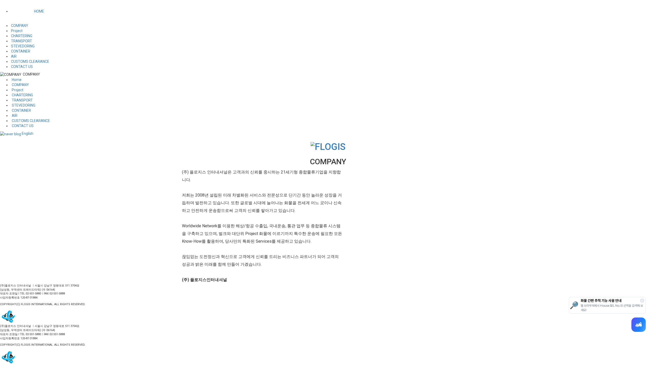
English (27, 133)
